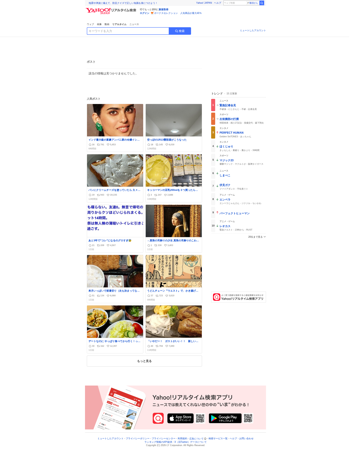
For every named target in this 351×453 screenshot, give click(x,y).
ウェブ (90, 24)
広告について (196, 438)
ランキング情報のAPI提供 (158, 442)
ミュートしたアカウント (253, 30)
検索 (182, 31)
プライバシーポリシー (138, 438)
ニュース (134, 24)
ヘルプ (217, 2)
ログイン (144, 13)
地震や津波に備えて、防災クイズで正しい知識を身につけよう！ (123, 3)
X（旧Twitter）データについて (190, 442)
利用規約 (182, 438)
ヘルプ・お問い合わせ (242, 438)
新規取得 (163, 9)
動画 (107, 24)
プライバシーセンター (164, 438)
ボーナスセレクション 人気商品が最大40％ (178, 13)
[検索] (261, 3)
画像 (99, 24)
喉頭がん (253, 3)
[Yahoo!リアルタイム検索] (111, 9)
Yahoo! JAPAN (204, 2)
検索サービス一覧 (218, 438)
